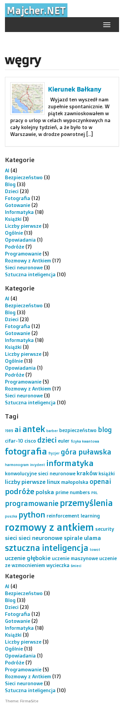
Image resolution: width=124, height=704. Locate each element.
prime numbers (73, 492)
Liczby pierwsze (23, 226)
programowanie (32, 503)
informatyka (70, 463)
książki (107, 473)
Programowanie (23, 254)
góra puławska (86, 451)
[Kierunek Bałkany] (27, 98)
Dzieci (12, 191)
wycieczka (57, 565)
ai (18, 429)
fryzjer (54, 453)
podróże (19, 491)
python (32, 514)
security (104, 529)
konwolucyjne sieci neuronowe (40, 473)
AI (7, 170)
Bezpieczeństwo (24, 177)
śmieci (76, 565)
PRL (94, 492)
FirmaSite (29, 700)
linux (53, 481)
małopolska (74, 482)
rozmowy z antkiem (49, 527)
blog (105, 429)
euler (63, 441)
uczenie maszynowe (75, 558)
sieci (11, 537)
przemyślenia (86, 502)
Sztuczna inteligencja (30, 274)
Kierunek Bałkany (74, 89)
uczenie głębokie (28, 557)
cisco (30, 441)
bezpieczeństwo (78, 430)
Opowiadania (20, 240)
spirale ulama (82, 537)
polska (45, 491)
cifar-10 (14, 441)
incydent (37, 464)
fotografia (26, 451)
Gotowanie (17, 205)
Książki (13, 219)
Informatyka (19, 212)
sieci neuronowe (40, 537)
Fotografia (17, 198)
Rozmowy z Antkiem (28, 260)
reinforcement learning (73, 516)
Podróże (14, 247)
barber (52, 430)
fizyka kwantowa (85, 441)
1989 (9, 430)
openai (100, 481)
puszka (11, 516)
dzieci (47, 439)
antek (33, 428)
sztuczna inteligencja (46, 547)
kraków (87, 473)
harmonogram (17, 464)
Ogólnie (14, 233)
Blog (10, 184)
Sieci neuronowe (24, 267)
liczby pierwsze (25, 481)
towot (95, 549)
